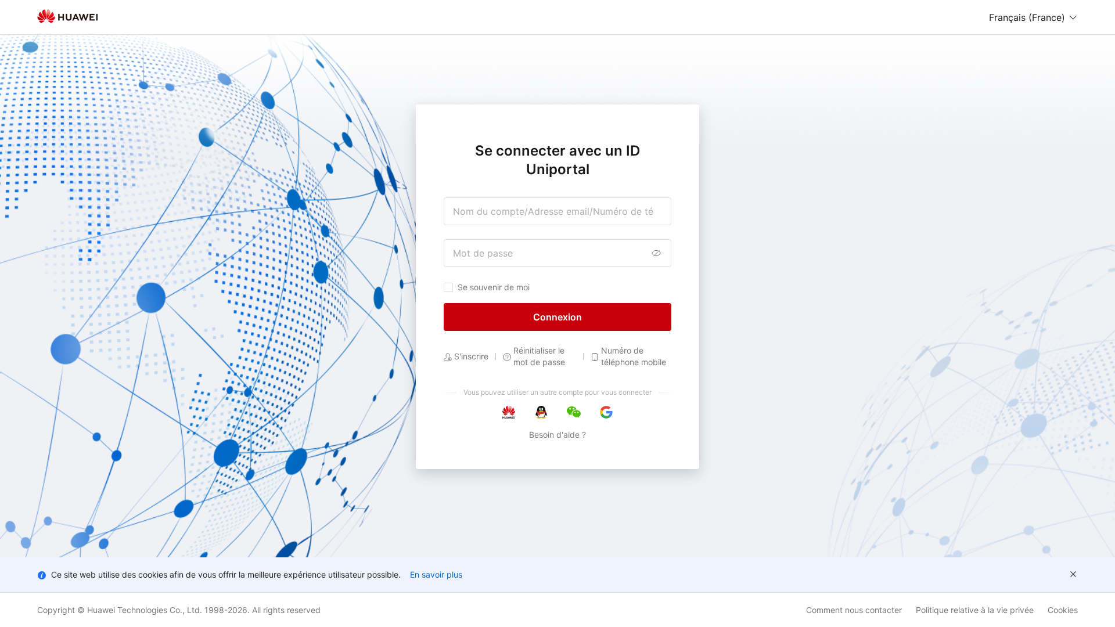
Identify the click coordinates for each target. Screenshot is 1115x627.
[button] (1033, 17)
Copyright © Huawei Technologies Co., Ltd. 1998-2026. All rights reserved (179, 610)
